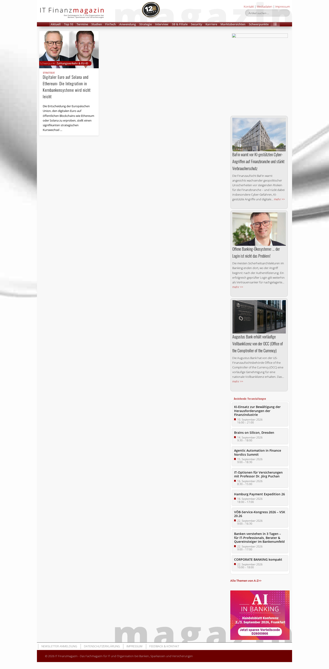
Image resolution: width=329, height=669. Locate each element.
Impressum (282, 6)
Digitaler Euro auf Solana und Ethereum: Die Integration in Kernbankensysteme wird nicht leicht (67, 85)
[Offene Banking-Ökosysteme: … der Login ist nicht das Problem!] (259, 229)
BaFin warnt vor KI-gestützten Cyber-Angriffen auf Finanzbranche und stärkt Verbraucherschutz (258, 161)
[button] (275, 24)
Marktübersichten (232, 24)
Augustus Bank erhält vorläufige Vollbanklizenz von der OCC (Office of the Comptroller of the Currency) (257, 343)
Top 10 (68, 24)
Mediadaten (264, 6)
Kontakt (249, 6)
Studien (96, 24)
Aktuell (56, 24)
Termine (82, 24)
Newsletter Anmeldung (59, 646)
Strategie (145, 24)
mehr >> (279, 199)
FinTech (110, 24)
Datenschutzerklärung (102, 646)
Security (196, 24)
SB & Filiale (180, 24)
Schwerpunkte (259, 24)
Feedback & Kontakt (164, 646)
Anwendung (127, 24)
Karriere (211, 24)
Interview (161, 24)
